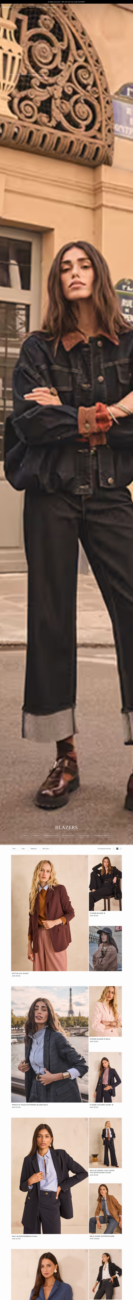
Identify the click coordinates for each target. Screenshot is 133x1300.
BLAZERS (36, 835)
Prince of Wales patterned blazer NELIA (30, 1105)
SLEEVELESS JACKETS (50, 835)
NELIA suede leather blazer (102, 1236)
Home (11, 74)
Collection (19, 74)
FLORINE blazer (97, 913)
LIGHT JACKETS (84, 835)
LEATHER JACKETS (68, 835)
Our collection (39, 74)
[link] (20, 7)
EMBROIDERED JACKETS (101, 835)
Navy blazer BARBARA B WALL (25, 1236)
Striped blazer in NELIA (100, 1039)
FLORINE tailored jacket (101, 1105)
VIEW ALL (26, 835)
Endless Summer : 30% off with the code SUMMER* (66, 2)
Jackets (28, 74)
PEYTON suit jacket (20, 973)
